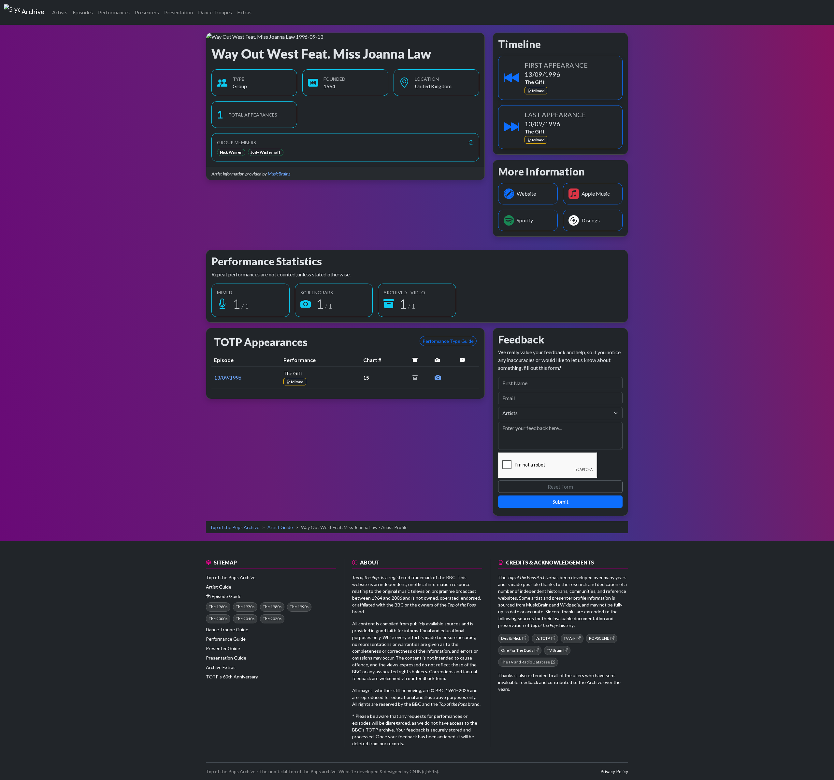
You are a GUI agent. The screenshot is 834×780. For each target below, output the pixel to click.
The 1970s (245, 606)
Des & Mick (511, 638)
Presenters (147, 12)
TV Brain (554, 650)
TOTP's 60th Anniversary (232, 676)
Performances (114, 12)
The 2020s (272, 618)
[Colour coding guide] (471, 142)
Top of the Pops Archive (234, 527)
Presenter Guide (223, 648)
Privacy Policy (614, 771)
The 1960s (218, 606)
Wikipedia (570, 604)
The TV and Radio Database (525, 662)
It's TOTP (542, 638)
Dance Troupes (215, 12)
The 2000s (218, 618)
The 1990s (299, 606)
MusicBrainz (279, 173)
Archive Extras (221, 667)
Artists (59, 12)
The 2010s (245, 618)
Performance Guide (226, 639)
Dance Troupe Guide (227, 629)
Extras (244, 12)
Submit (560, 501)
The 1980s (272, 606)
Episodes (83, 12)
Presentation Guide (226, 658)
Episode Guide (226, 596)
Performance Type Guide (448, 341)
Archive (32, 10)
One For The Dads (517, 650)
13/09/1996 (227, 377)
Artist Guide (280, 527)
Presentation (178, 12)
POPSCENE (599, 638)
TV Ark (569, 638)
